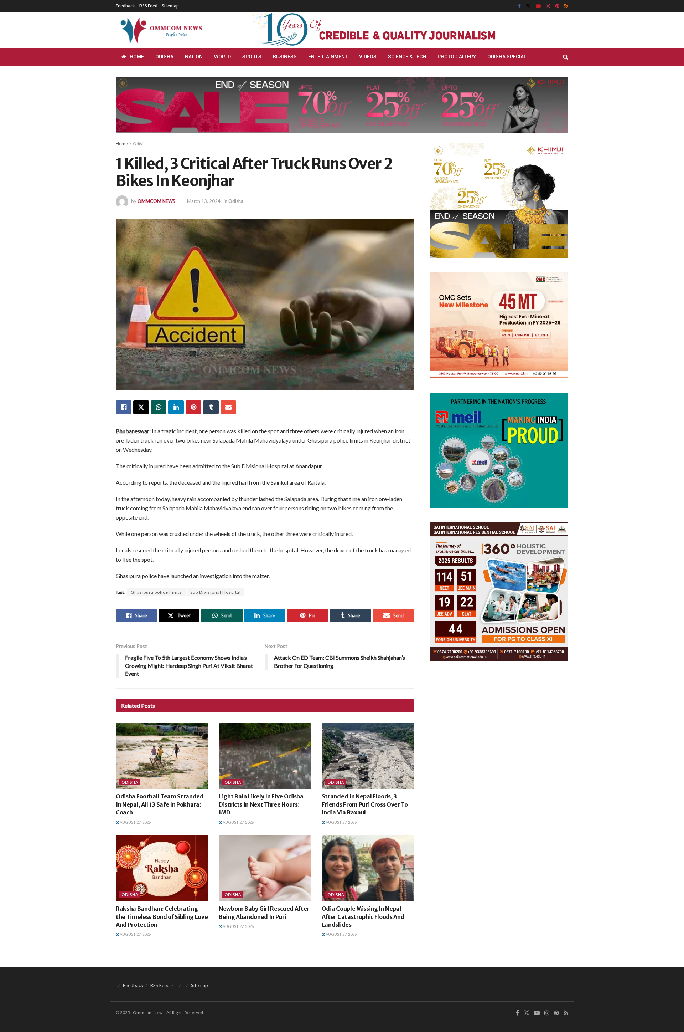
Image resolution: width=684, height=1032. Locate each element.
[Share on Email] (228, 407)
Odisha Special (506, 57)
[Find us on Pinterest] (557, 6)
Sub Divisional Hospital (215, 592)
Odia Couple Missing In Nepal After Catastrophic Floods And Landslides (363, 916)
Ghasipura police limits (156, 592)
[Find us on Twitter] (528, 6)
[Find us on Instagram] (548, 6)
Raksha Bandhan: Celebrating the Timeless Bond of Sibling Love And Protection (162, 916)
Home (137, 57)
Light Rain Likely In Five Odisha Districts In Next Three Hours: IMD (261, 804)
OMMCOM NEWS (156, 201)
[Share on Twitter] (141, 407)
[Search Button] (565, 57)
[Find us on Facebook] (519, 6)
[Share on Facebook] (123, 407)
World (222, 57)
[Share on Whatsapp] (158, 407)
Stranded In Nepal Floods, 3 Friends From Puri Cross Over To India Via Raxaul (365, 804)
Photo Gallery (456, 57)
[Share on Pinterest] (193, 407)
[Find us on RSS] (566, 6)
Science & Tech (407, 57)
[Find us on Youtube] (538, 6)
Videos (368, 57)
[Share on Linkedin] (176, 407)
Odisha (164, 57)
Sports (251, 57)
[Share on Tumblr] (211, 407)
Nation (194, 57)
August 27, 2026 (135, 822)
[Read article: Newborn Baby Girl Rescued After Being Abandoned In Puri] (265, 868)
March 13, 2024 (204, 201)
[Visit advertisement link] (391, 30)
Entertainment (328, 57)
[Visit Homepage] (160, 30)
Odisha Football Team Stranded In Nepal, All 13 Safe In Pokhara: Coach (160, 804)
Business (285, 57)
